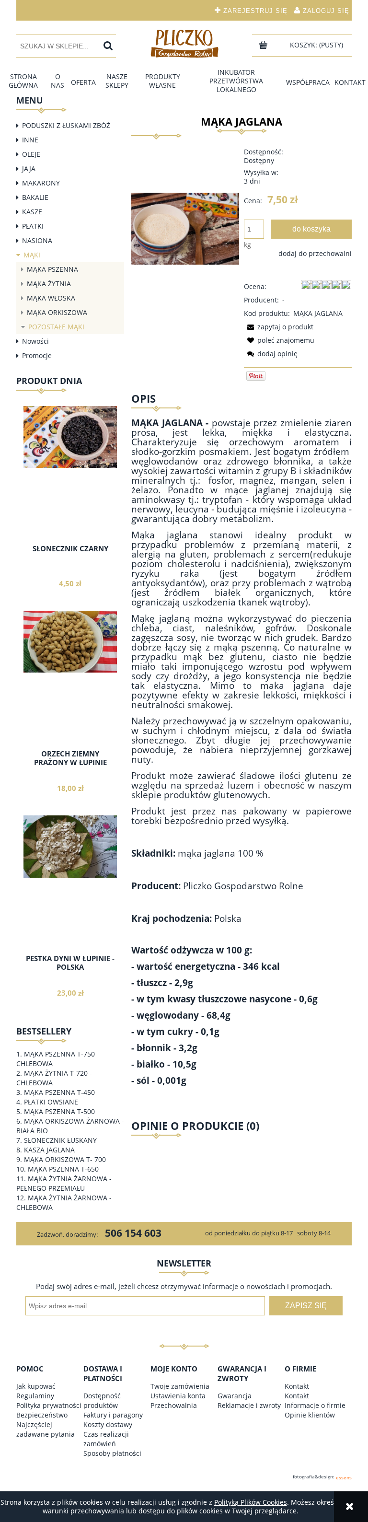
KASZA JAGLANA (49, 1149)
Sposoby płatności (112, 1453)
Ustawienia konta (178, 1395)
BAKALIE (35, 197)
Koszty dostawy (107, 1424)
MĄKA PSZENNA (52, 269)
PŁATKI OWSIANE (51, 1101)
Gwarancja (235, 1395)
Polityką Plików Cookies (250, 1502)
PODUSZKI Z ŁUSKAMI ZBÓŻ (66, 125)
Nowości (35, 341)
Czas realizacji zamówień (106, 1438)
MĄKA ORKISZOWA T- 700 (65, 1159)
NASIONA (37, 240)
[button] (278, 326)
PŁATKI (33, 226)
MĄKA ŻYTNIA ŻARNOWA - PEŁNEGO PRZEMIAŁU (64, 1183)
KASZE (32, 211)
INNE (30, 139)
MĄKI (31, 254)
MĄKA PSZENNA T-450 (59, 1092)
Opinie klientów (310, 1414)
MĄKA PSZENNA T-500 (59, 1111)
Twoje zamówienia (179, 1386)
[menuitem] (23, 81)
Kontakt (297, 1386)
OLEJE (31, 154)
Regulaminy (35, 1395)
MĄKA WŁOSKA (51, 297)
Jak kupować (36, 1386)
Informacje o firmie (315, 1405)
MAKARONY (41, 182)
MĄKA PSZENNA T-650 (63, 1168)
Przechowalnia (173, 1405)
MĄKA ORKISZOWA (57, 312)
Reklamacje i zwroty (249, 1405)
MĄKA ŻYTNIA (49, 283)
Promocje (37, 355)
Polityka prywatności (48, 1405)
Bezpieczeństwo (42, 1414)
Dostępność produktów (102, 1400)
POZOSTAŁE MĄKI (56, 326)
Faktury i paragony (113, 1414)
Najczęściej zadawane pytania (45, 1429)
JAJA (28, 168)
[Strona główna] (184, 43)
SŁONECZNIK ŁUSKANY (60, 1140)
